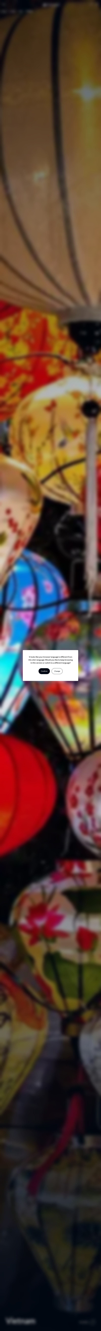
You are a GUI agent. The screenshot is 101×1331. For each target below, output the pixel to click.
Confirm (44, 671)
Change (57, 671)
